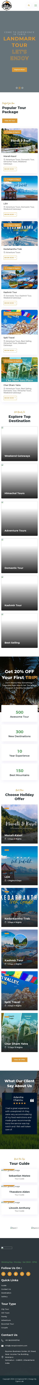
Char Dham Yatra (11, 385)
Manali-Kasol (9, 156)
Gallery (4, 1297)
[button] (17, 88)
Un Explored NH (21, 1379)
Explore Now (19, 72)
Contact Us (6, 1289)
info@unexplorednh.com (16, 1346)
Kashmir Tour (10, 292)
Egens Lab (19, 1381)
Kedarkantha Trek (12, 249)
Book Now (9, 169)
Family (4, 1317)
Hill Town (5, 1313)
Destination (6, 1293)
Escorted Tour (7, 1324)
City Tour (5, 1309)
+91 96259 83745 (12, 1340)
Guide (3, 1285)
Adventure (6, 1320)
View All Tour (10, 121)
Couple (4, 1328)
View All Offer (19, 1060)
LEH (5, 204)
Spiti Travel (9, 338)
